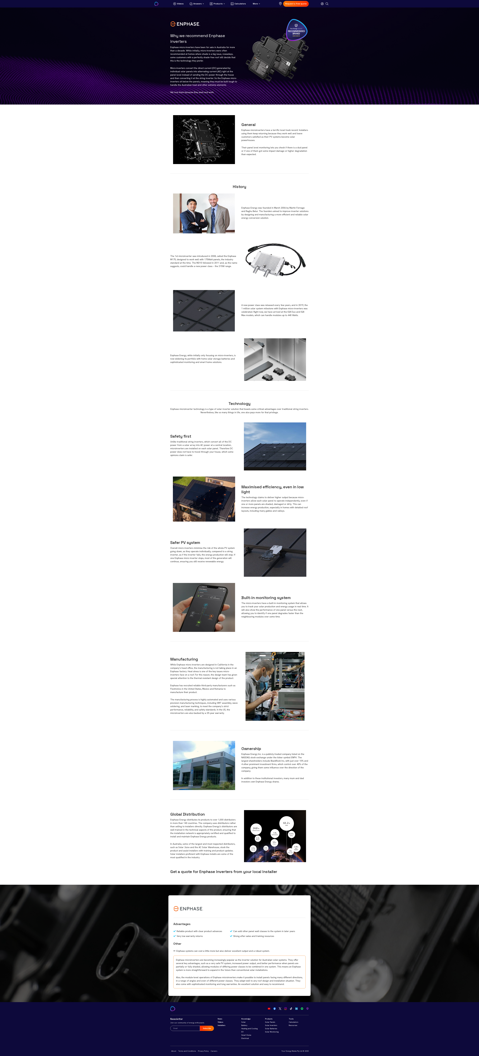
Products (268, 1019)
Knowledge (245, 1019)
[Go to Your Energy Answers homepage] (156, 3)
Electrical (245, 1038)
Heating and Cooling (249, 1028)
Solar (243, 1022)
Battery (244, 1025)
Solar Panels (270, 1022)
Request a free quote (296, 3)
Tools (291, 1019)
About (173, 1051)
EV (242, 1032)
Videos (220, 1022)
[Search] (327, 3)
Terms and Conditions (187, 1051)
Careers (214, 1051)
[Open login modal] (322, 3)
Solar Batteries (271, 1028)
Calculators (293, 1022)
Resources (293, 1025)
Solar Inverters (271, 1025)
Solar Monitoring (272, 1032)
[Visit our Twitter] (280, 1008)
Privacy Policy (203, 1051)
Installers (221, 1025)
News (220, 1019)
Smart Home (246, 1035)
